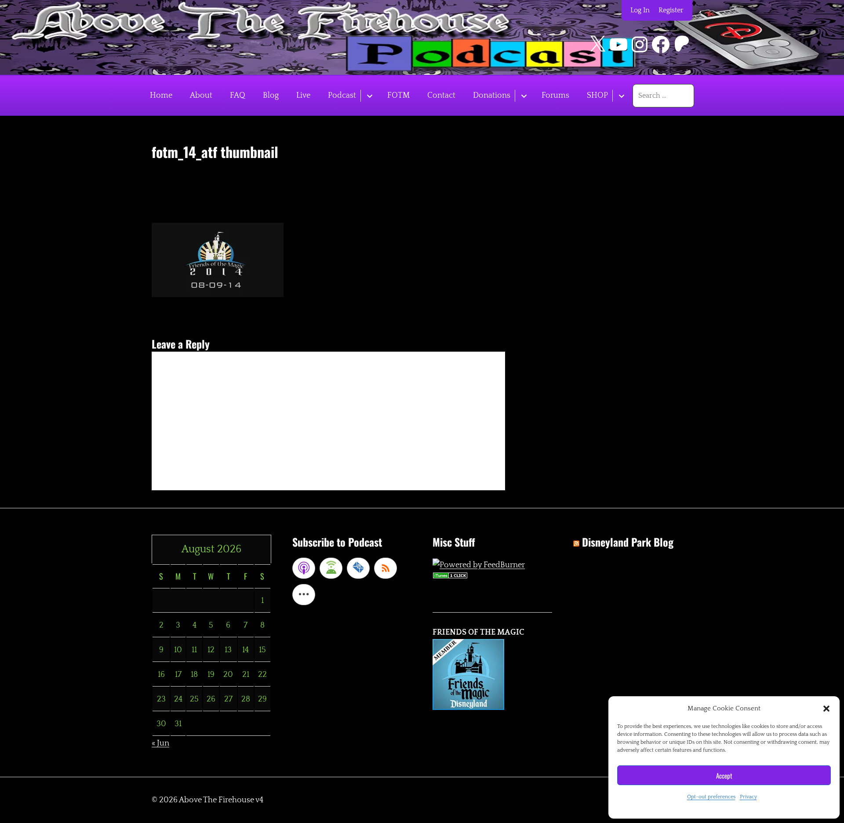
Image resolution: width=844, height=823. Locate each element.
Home (161, 95)
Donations (491, 95)
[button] (826, 708)
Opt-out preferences (711, 797)
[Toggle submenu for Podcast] (369, 96)
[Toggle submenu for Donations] (524, 96)
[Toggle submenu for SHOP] (621, 96)
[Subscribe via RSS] (385, 568)
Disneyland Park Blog (627, 542)
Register (671, 10)
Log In (640, 10)
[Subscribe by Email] (358, 568)
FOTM (398, 95)
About (201, 95)
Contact (441, 95)
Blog (271, 95)
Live (303, 95)
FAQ (237, 95)
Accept (724, 775)
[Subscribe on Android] (331, 568)
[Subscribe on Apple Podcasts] (303, 568)
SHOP (597, 95)
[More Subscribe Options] (303, 594)
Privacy (748, 797)
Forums (555, 95)
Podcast (342, 95)
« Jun (160, 743)
